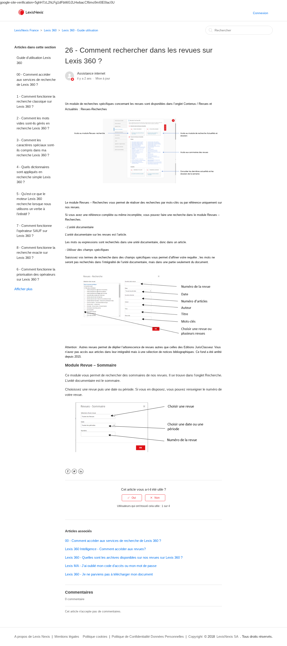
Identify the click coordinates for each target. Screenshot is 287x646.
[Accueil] (31, 15)
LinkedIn (81, 471)
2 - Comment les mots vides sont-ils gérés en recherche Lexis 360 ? (33, 123)
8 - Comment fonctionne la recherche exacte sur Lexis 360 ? (36, 253)
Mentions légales (66, 636)
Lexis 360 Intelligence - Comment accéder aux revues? (105, 549)
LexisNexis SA (227, 636)
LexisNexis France (26, 30)
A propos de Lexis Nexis (32, 636)
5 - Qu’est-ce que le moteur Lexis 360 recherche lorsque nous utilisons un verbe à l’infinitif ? (34, 204)
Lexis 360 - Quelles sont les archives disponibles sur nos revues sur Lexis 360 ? (124, 557)
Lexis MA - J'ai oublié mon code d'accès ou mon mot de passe (111, 566)
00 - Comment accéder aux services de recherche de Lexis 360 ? (36, 79)
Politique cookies (95, 636)
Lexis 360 (50, 30)
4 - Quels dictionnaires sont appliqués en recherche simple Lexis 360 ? (34, 174)
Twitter (74, 471)
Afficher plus (23, 289)
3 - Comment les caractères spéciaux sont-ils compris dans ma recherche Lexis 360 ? (36, 147)
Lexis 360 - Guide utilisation (80, 30)
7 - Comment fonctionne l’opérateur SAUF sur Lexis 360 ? (34, 231)
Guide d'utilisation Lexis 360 (34, 60)
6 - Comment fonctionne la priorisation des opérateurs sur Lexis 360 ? (36, 274)
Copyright (195, 636)
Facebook (68, 471)
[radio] (132, 497)
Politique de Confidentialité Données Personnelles (148, 636)
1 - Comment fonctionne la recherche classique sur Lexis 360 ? (36, 101)
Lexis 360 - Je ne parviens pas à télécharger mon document (109, 574)
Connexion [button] (260, 13)
